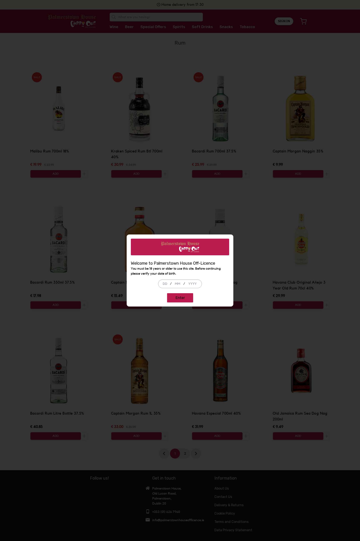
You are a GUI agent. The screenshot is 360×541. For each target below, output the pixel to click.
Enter (180, 297)
